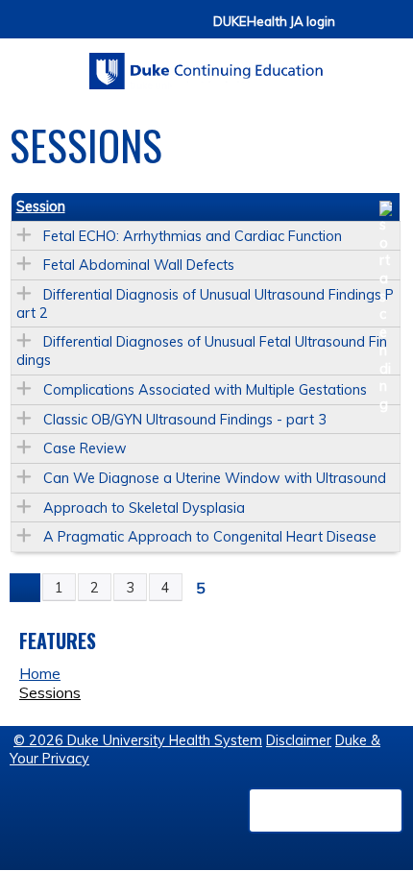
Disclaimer (298, 740)
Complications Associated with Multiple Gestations (205, 390)
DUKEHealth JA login (274, 21)
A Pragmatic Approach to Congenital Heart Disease (210, 536)
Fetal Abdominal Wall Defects (138, 265)
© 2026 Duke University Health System (137, 740)
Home (40, 673)
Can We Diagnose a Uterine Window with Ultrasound (214, 478)
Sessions (50, 692)
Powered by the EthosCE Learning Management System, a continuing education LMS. (325, 810)
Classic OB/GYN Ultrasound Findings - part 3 (185, 419)
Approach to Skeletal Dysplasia (144, 508)
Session (40, 206)
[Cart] (357, 30)
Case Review (85, 448)
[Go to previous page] (25, 587)
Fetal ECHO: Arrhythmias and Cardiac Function (192, 236)
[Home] (206, 64)
